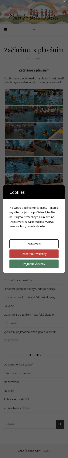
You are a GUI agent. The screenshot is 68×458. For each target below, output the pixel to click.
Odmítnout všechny (34, 254)
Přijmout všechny (34, 264)
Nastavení (34, 243)
